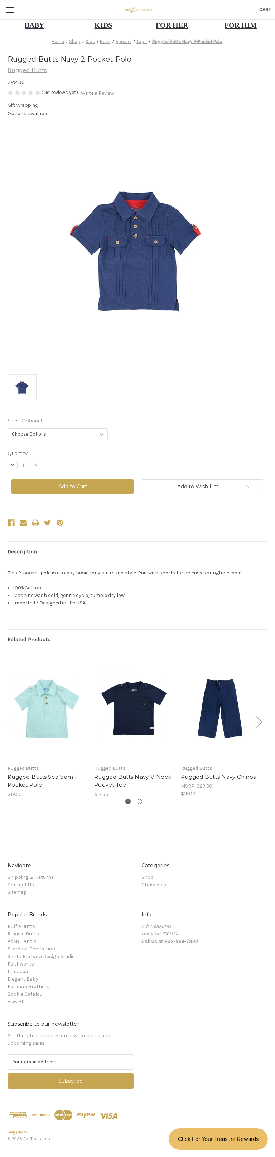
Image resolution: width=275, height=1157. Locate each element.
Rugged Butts (23, 934)
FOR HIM (241, 25)
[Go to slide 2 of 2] (139, 801)
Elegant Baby (23, 979)
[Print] (35, 523)
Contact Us (21, 885)
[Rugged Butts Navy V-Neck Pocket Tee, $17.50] (133, 708)
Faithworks (21, 964)
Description (22, 551)
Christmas (154, 885)
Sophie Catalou (25, 994)
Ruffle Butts (21, 926)
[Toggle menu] (10, 10)
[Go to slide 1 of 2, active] (128, 801)
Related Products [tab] (29, 639)
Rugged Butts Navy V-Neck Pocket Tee (132, 780)
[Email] (23, 523)
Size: (25, 420)
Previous (9, 722)
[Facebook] (11, 523)
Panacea (18, 971)
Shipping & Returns (31, 877)
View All (16, 1002)
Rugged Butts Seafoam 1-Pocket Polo (43, 780)
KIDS (103, 25)
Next (258, 722)
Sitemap (17, 892)
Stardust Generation (31, 949)
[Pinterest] (59, 523)
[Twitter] (47, 523)
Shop (147, 877)
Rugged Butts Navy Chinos (218, 776)
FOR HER (172, 25)
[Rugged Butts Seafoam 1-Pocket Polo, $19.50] (47, 708)
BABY (34, 25)
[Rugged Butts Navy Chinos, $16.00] (220, 708)
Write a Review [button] (97, 93)
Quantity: (18, 453)
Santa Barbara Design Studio (41, 956)
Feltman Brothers (28, 986)
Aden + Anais (22, 941)
